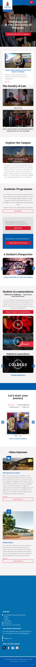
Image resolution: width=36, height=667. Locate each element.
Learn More (17, 499)
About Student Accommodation (18, 312)
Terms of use (23, 661)
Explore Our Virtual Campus (18, 34)
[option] (18, 269)
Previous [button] (2, 268)
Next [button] (33, 268)
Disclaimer (16, 661)
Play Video (16, 436)
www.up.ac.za (8, 623)
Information (20, 436)
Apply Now (18, 228)
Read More (18, 211)
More (6, 82)
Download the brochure (18, 243)
